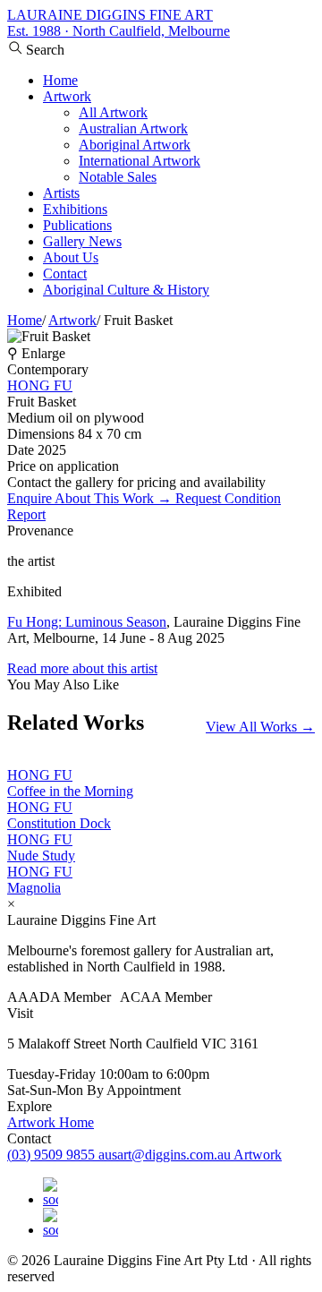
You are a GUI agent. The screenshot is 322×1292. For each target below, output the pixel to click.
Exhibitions (75, 209)
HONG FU (39, 385)
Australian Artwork (133, 128)
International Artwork (139, 160)
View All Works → (260, 726)
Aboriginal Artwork (135, 144)
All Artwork (113, 112)
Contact (65, 273)
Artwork (67, 96)
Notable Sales (118, 176)
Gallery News (82, 241)
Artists (61, 193)
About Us (70, 257)
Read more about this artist (82, 668)
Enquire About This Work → (91, 498)
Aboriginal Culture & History (126, 289)
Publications (77, 225)
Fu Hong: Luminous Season (86, 621)
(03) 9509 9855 (52, 1154)
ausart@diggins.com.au (165, 1154)
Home (60, 80)
